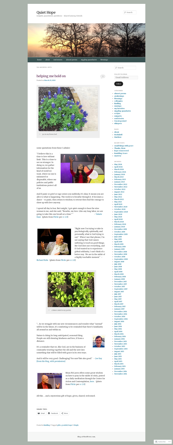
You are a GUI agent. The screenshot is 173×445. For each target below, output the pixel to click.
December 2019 (120, 229)
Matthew (117, 137)
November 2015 (120, 344)
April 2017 (118, 302)
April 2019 (118, 242)
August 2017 (119, 292)
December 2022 (120, 184)
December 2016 (120, 312)
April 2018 (118, 272)
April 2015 (118, 361)
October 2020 (119, 209)
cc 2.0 (65, 217)
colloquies (118, 101)
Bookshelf (118, 135)
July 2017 (117, 294)
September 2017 (120, 289)
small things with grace (123, 146)
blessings (104, 60)
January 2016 (119, 339)
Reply (75, 425)
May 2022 (118, 197)
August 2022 (119, 192)
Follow (118, 84)
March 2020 (119, 222)
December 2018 (120, 252)
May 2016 (118, 329)
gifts (59, 425)
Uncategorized (120, 121)
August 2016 (119, 322)
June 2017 (118, 297)
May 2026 (118, 164)
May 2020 (118, 217)
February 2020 (120, 224)
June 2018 (118, 267)
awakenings (119, 96)
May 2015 (118, 359)
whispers (118, 123)
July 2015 (117, 354)
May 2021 (118, 202)
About (116, 132)
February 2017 (120, 307)
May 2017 (118, 299)
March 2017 (118, 304)
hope (70, 425)
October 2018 (119, 257)
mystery (117, 156)
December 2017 (120, 282)
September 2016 (121, 319)
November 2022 (120, 187)
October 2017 (119, 287)
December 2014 (120, 371)
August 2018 (119, 262)
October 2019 (119, 232)
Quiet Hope (46, 12)
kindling (47, 425)
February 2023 (120, 179)
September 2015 (121, 349)
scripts (117, 113)
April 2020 (118, 219)
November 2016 (120, 314)
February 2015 (120, 366)
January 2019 (119, 249)
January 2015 (119, 369)
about (47, 60)
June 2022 (118, 194)
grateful (64, 425)
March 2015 (118, 364)
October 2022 (119, 189)
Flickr (56, 217)
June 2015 (118, 356)
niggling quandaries (89, 60)
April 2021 (118, 204)
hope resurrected (121, 151)
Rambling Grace (120, 153)
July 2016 (117, 324)
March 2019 (118, 244)
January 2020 (119, 227)
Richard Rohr (42, 260)
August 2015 (119, 351)
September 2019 (121, 234)
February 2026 (120, 172)
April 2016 (118, 332)
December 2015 (120, 341)
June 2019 (118, 237)
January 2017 (119, 309)
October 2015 (119, 346)
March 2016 (119, 334)
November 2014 (120, 374)
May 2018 (118, 269)
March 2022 (119, 199)
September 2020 (121, 212)
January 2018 (119, 279)
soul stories (57, 60)
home (39, 60)
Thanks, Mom (119, 148)
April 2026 (118, 167)
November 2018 (120, 254)
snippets (118, 116)
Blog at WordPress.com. (87, 437)
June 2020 (118, 214)
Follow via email (120, 74)
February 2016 (120, 336)
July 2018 (117, 264)
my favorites (119, 109)
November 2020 (120, 207)
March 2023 (119, 177)
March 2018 (119, 274)
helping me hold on (51, 76)
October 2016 (119, 317)
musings (117, 106)
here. (92, 381)
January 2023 (119, 182)
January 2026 (119, 174)
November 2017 (120, 284)
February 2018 (120, 277)
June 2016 (118, 326)
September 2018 (121, 259)
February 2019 (120, 247)
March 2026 (119, 169)
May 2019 (118, 239)
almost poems (71, 60)
